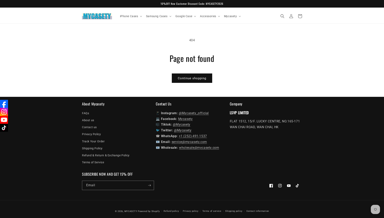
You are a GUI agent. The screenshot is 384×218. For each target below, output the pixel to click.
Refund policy (171, 211)
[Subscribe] (149, 185)
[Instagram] (4, 112)
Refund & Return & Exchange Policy (106, 155)
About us (88, 120)
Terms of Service (93, 162)
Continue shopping (192, 78)
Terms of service (211, 211)
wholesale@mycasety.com (199, 148)
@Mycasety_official (194, 113)
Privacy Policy (91, 134)
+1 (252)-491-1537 (193, 136)
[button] (131, 16)
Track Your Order (93, 141)
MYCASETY (130, 211)
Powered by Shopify (149, 211)
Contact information (257, 211)
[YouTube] (4, 120)
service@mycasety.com (189, 142)
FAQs (85, 113)
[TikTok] (4, 128)
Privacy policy (190, 211)
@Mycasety (181, 124)
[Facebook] (4, 104)
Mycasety (185, 119)
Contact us (89, 127)
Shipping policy (233, 211)
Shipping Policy (92, 148)
